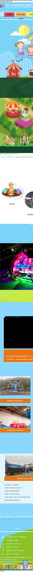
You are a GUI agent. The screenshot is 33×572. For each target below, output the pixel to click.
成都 (27, 561)
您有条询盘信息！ (26, 564)
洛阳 (25, 561)
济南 (14, 561)
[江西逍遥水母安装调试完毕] (15, 387)
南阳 (16, 561)
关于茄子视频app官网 (21, 17)
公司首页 (17, 529)
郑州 (11, 561)
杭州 (18, 561)
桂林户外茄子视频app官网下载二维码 (23, 157)
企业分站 (7, 564)
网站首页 (9, 14)
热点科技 (14, 559)
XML (18, 564)
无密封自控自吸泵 (21, 516)
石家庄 (30, 561)
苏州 (21, 561)
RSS (15, 564)
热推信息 (2, 564)
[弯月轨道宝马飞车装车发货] (15, 417)
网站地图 (11, 564)
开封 (23, 561)
